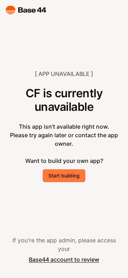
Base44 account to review (64, 259)
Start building (64, 176)
